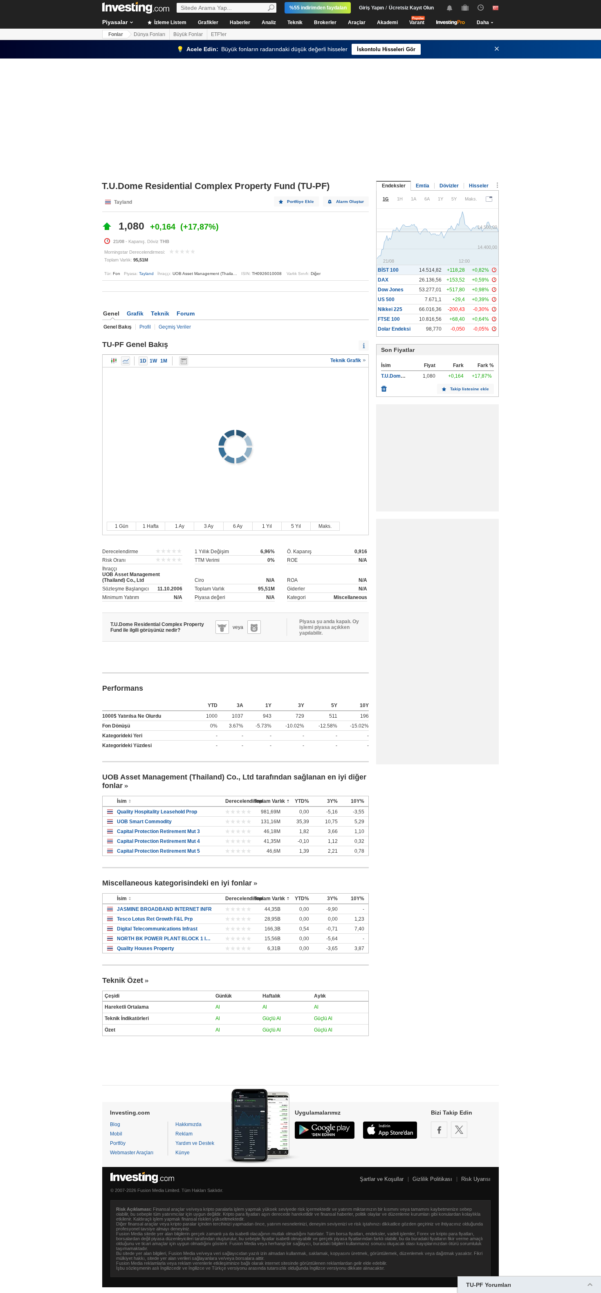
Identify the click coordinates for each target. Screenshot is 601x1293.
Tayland (146, 273)
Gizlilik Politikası (432, 1179)
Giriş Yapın (371, 8)
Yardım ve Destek (194, 1143)
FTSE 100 (389, 319)
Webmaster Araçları (131, 1153)
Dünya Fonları (149, 34)
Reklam (184, 1134)
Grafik (135, 313)
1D (143, 361)
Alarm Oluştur (350, 201)
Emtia (422, 186)
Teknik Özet (122, 980)
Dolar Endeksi (394, 329)
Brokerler (325, 22)
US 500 (386, 299)
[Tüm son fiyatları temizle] (384, 387)
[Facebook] (439, 1130)
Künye (182, 1153)
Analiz (269, 22)
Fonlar (115, 34)
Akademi (387, 22)
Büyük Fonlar (188, 34)
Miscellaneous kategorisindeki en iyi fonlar (177, 883)
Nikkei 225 (390, 309)
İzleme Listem (169, 22)
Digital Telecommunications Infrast (157, 929)
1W (153, 361)
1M (163, 361)
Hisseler (479, 186)
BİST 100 (388, 270)
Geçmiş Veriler (175, 327)
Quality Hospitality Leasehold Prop (157, 812)
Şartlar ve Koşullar (382, 1179)
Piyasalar (115, 22)
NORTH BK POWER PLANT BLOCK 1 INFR (165, 939)
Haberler (240, 22)
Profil (145, 327)
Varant (416, 22)
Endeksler (394, 186)
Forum (186, 313)
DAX (383, 280)
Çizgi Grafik (125, 360)
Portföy (118, 1143)
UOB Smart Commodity (144, 821)
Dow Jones (391, 290)
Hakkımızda (188, 1124)
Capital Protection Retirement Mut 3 (158, 831)
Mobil (116, 1134)
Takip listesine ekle (469, 389)
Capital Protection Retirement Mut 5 (158, 851)
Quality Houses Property (145, 948)
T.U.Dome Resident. (404, 376)
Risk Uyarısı (476, 1179)
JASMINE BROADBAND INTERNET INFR (164, 909)
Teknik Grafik (346, 360)
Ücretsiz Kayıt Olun (411, 8)
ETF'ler (218, 34)
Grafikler (208, 22)
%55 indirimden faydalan (318, 8)
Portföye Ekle (300, 201)
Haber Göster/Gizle (183, 360)
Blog (115, 1124)
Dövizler (449, 186)
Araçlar (357, 22)
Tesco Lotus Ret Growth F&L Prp (155, 919)
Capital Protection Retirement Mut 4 (158, 841)
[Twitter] (459, 1130)
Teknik (295, 22)
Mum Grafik (114, 360)
